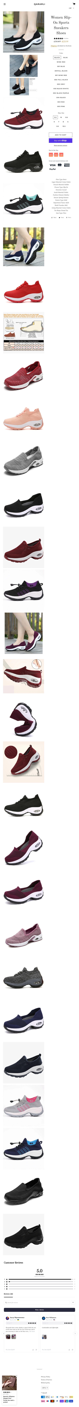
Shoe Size (61, 113)
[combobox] (73, 1302)
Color (61, 53)
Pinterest (8, 1393)
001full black (61, 71)
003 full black (61, 80)
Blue (65, 57)
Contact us (6, 1380)
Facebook (8, 1387)
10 (61, 117)
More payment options (60, 145)
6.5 (58, 126)
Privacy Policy (45, 1377)
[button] (61, 39)
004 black (61, 97)
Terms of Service (46, 1380)
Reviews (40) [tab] (8, 1294)
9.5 (55, 117)
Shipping (54, 46)
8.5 (67, 117)
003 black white (61, 88)
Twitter (7, 1390)
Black (57, 57)
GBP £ (44, 1388)
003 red (61, 102)
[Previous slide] (4, 1333)
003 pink (61, 106)
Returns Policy (7, 1383)
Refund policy (45, 1383)
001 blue (61, 66)
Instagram (8, 1396)
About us (6, 1377)
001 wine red (61, 75)
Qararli (39, 4)
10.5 (64, 126)
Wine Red (61, 62)
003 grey (61, 84)
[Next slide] (75, 1333)
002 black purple (61, 93)
